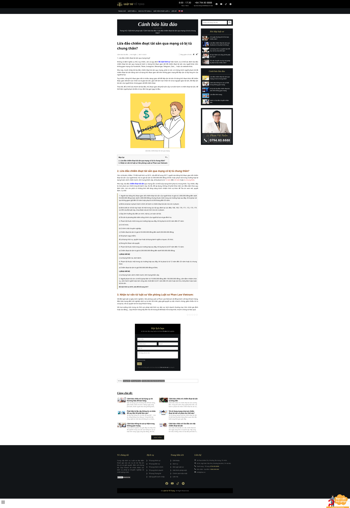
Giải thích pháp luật (180, 470)
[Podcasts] (230, 4)
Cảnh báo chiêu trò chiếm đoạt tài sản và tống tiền (183, 400)
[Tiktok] (226, 4)
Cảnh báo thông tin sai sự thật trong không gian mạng (141, 425)
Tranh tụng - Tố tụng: (208, 466)
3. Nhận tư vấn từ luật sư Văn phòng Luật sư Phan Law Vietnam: (143, 163)
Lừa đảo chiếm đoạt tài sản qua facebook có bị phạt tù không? (220, 44)
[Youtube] (221, 4)
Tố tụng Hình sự (136, 381)
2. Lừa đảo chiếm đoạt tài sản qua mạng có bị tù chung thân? (142, 161)
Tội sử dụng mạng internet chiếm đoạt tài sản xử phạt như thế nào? (182, 412)
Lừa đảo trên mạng (216, 94)
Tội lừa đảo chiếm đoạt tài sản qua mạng (153, 381)
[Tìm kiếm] (230, 22)
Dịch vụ (175, 464)
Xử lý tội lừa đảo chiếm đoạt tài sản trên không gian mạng (220, 90)
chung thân (127, 381)
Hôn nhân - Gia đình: (208, 469)
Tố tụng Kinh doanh (156, 470)
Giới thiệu (176, 460)
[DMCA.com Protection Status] (130, 477)
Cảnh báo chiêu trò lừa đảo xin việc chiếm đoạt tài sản (182, 425)
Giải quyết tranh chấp (157, 477)
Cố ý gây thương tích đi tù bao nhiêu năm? (219, 38)
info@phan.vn (201, 472)
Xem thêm (158, 437)
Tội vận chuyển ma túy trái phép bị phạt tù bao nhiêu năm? (220, 62)
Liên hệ (175, 477)
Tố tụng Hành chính (156, 467)
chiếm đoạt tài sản (137, 184)
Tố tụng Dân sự (154, 464)
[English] (182, 11)
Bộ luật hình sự (164, 62)
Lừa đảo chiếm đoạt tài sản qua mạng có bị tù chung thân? (220, 78)
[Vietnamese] (179, 11)
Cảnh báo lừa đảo (122, 54)
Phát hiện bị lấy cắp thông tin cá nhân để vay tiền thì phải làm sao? (141, 412)
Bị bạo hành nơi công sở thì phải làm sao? (220, 56)
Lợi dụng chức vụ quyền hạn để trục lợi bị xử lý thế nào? (220, 50)
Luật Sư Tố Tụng (169, 491)
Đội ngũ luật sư (178, 467)
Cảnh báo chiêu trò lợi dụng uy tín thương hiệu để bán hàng (140, 400)
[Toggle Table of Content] (166, 157)
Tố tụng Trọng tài (155, 473)
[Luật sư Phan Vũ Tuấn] (217, 126)
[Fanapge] (216, 4)
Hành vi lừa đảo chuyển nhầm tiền (219, 101)
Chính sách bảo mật (164, 367)
